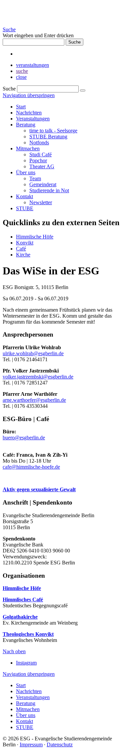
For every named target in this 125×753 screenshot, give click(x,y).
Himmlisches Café (23, 599)
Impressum (31, 744)
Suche (9, 29)
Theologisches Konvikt (28, 634)
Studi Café (40, 154)
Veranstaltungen (33, 118)
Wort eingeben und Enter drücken (38, 35)
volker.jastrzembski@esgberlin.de (38, 376)
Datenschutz (60, 744)
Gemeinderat (42, 184)
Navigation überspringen (29, 95)
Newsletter (40, 202)
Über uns (25, 172)
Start (21, 106)
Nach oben (14, 651)
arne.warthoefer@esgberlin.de (34, 400)
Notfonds (39, 142)
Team (35, 178)
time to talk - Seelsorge (53, 130)
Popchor (38, 160)
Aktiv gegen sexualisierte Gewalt (39, 489)
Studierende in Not (49, 190)
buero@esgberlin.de (24, 437)
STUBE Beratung (48, 136)
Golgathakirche (20, 617)
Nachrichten (29, 112)
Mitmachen (28, 148)
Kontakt (24, 196)
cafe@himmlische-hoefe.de (31, 467)
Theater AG (41, 166)
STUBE (24, 208)
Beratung (25, 124)
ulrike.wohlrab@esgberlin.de (33, 353)
